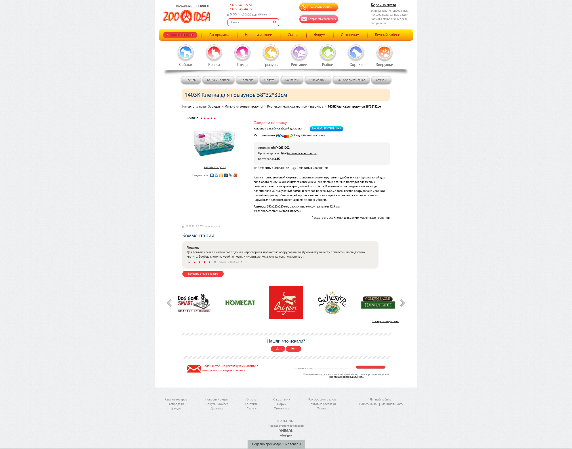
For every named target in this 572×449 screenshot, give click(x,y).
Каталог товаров (180, 35)
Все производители (385, 321)
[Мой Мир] (226, 174)
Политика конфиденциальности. (346, 377)
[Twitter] (216, 174)
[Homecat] (240, 302)
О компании (317, 80)
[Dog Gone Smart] (194, 302)
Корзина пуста (383, 5)
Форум (319, 35)
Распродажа (219, 35)
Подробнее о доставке (309, 135)
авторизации (379, 23)
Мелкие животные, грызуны (244, 106)
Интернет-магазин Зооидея (201, 106)
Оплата (269, 80)
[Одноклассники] (221, 174)
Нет (293, 348)
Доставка (247, 80)
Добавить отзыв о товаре (203, 274)
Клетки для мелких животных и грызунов (295, 106)
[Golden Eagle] (378, 302)
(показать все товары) (302, 153)
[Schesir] (332, 302)
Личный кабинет (388, 35)
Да (278, 348)
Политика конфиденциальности (381, 404)
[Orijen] (286, 302)
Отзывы (381, 80)
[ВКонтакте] (212, 174)
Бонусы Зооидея (218, 80)
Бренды (191, 80)
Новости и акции (258, 35)
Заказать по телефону (326, 128)
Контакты (292, 80)
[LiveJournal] (230, 174)
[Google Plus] (235, 174)
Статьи (293, 35)
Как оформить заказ (351, 80)
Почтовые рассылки (322, 404)
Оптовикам (350, 35)
